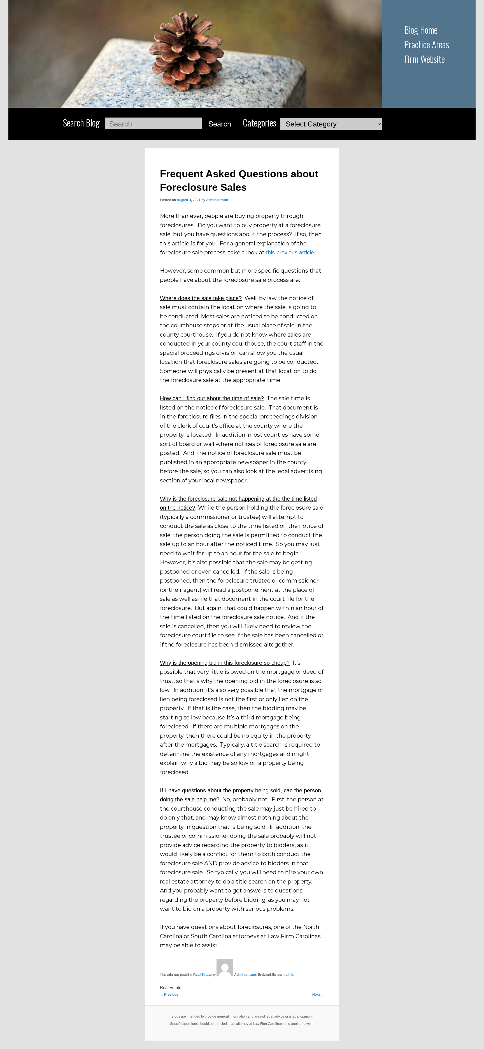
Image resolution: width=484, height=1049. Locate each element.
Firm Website (424, 58)
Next (318, 995)
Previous (169, 995)
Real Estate (202, 975)
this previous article (290, 252)
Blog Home (421, 29)
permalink (285, 975)
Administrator (217, 200)
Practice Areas (426, 44)
